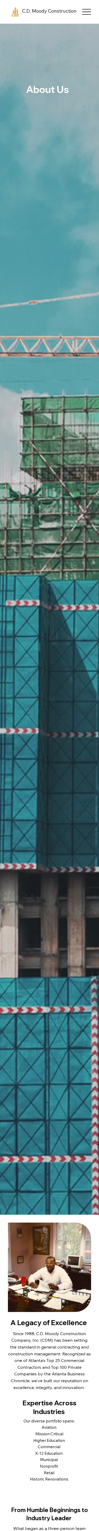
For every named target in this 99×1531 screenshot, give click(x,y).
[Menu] (86, 12)
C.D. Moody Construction (49, 11)
